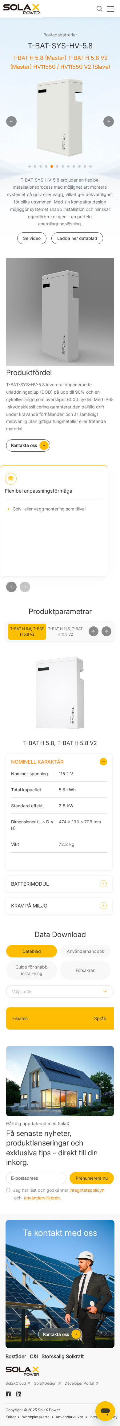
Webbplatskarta (36, 1417)
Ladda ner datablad (77, 238)
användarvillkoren (42, 1198)
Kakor (11, 1417)
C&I (34, 1356)
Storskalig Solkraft (63, 1356)
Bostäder (16, 1356)
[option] (60, 116)
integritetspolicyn (87, 1190)
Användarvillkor (69, 1417)
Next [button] (85, 632)
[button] (11, 587)
